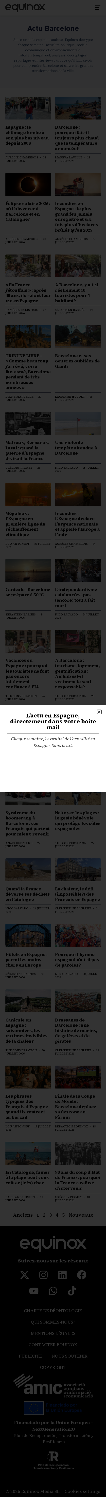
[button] (99, 712)
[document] (53, 748)
